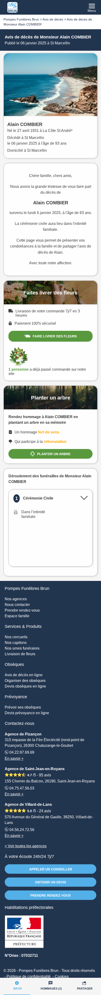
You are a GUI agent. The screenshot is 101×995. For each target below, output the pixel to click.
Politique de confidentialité (29, 976)
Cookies (62, 976)
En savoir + (14, 758)
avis (45, 775)
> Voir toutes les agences (26, 846)
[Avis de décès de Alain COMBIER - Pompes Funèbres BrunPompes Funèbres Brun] (50, 7)
